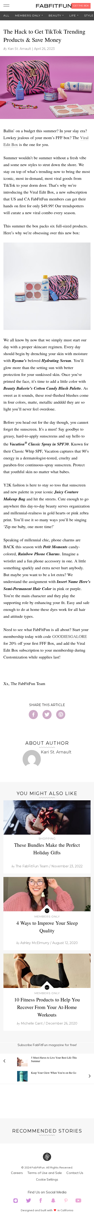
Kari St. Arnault (19, 49)
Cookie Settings (47, 1179)
